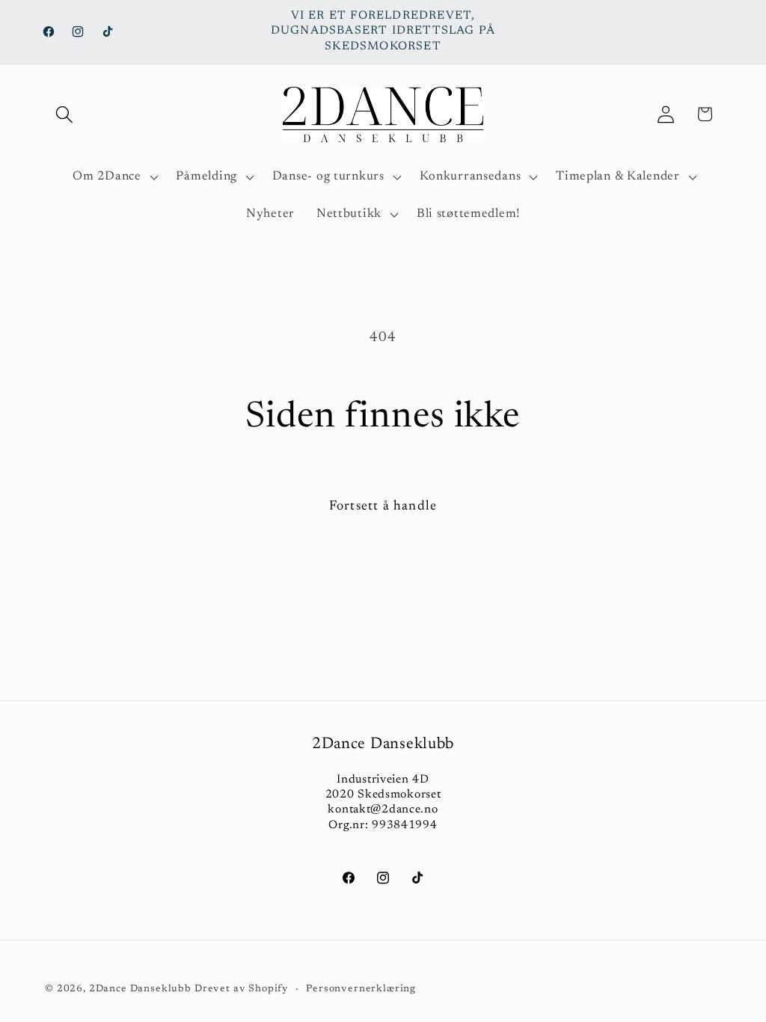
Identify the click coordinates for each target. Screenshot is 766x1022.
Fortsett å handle (383, 506)
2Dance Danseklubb (140, 989)
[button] (65, 114)
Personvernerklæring (361, 989)
